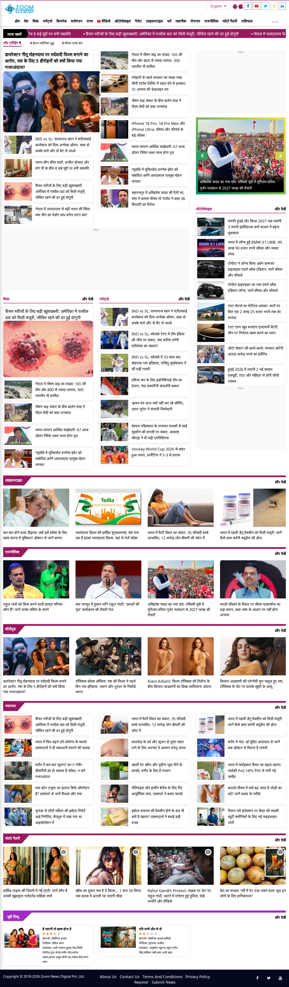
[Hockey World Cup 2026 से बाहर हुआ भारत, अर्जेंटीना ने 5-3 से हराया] (114, 455)
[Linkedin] (282, 6)
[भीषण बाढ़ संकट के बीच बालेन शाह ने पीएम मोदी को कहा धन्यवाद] (114, 106)
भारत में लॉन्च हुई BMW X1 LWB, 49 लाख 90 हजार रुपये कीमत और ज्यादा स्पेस (255, 248)
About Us (108, 976)
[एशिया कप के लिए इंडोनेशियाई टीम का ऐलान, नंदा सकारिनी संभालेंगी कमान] (114, 386)
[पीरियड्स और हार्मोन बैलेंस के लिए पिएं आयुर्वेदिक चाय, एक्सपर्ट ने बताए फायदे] (114, 794)
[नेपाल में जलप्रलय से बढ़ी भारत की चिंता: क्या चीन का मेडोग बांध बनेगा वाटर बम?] (18, 215)
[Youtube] (256, 6)
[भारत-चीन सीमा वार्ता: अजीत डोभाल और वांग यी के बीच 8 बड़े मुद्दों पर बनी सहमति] (18, 168)
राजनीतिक (211, 21)
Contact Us (129, 976)
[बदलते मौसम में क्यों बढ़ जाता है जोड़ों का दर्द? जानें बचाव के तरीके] (211, 794)
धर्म (169, 21)
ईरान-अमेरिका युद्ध (42, 43)
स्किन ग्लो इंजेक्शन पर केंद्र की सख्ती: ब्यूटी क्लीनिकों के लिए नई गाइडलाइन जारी (253, 816)
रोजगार (195, 21)
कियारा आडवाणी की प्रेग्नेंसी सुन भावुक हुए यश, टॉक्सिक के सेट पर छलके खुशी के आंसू (251, 684)
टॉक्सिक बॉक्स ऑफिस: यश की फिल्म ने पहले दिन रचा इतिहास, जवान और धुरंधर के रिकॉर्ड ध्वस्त (106, 686)
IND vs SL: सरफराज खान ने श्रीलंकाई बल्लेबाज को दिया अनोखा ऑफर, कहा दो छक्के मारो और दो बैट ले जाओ (63, 144)
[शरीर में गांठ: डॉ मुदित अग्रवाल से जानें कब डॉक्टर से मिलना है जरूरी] (211, 748)
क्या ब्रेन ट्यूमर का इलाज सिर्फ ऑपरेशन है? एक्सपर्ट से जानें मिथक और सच (62, 790)
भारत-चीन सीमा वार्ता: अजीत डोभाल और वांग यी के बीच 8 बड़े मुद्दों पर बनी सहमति (62, 165)
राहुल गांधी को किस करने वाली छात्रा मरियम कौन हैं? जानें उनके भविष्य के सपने (32, 607)
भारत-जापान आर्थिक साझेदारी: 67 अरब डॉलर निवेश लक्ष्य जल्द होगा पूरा (158, 149)
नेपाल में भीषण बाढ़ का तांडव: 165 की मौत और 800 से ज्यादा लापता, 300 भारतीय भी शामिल (157, 60)
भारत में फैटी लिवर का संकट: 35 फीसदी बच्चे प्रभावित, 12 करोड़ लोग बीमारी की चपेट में (178, 535)
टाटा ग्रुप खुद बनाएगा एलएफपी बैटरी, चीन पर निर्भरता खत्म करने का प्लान (253, 329)
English (217, 6)
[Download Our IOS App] (240, 6)
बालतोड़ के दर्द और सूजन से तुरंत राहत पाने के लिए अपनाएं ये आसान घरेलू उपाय (159, 744)
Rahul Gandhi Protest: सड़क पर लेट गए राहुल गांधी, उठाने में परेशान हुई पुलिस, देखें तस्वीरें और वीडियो (179, 896)
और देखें (87, 298)
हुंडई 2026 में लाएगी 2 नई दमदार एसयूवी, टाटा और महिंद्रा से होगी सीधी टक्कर (253, 375)
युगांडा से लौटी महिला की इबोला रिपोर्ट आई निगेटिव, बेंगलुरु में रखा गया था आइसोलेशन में (60, 816)
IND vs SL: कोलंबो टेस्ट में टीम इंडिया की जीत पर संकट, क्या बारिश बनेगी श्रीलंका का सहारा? (158, 339)
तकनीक (181, 21)
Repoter (141, 982)
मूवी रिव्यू (13, 916)
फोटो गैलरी (230, 21)
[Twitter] (265, 6)
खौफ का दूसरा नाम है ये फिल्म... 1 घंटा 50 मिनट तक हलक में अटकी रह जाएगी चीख (108, 893)
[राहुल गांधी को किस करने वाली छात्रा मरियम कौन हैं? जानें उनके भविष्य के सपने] (36, 578)
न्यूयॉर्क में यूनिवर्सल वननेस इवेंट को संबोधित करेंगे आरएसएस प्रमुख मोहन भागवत (157, 175)
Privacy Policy (198, 976)
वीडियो (105, 21)
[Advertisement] (96, 261)
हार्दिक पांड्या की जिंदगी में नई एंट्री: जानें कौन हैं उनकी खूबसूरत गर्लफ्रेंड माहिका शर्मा (35, 893)
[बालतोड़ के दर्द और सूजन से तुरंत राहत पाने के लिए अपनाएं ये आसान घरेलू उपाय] (114, 748)
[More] (275, 20)
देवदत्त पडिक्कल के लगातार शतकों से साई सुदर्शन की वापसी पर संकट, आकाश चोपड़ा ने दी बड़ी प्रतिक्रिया (159, 431)
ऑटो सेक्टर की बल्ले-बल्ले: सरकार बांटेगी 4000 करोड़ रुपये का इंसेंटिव (255, 351)
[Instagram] (274, 6)
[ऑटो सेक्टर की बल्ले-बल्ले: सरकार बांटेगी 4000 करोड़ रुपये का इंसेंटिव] (211, 354)
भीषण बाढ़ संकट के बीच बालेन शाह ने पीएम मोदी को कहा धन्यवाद (156, 103)
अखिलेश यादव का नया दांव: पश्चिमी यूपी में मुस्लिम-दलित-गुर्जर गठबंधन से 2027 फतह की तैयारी (179, 609)
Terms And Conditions (162, 976)
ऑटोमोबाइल (123, 21)
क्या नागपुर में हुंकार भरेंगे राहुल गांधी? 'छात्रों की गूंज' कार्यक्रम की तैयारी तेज (107, 607)
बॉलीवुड (10, 628)
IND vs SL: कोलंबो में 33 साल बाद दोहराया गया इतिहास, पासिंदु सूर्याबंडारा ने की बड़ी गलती (159, 362)
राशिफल (247, 21)
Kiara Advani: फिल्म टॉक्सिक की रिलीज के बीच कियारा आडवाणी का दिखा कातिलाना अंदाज (179, 684)
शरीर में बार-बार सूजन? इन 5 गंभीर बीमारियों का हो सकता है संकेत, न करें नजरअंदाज (60, 770)
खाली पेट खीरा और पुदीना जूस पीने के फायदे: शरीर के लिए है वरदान (157, 767)
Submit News (164, 982)
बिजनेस (61, 21)
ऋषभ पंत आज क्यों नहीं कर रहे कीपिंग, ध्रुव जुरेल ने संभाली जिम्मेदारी (158, 405)
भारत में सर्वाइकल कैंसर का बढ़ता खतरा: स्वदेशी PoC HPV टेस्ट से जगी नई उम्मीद (254, 770)
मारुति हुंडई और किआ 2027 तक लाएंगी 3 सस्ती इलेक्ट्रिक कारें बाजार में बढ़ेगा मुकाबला (254, 226)
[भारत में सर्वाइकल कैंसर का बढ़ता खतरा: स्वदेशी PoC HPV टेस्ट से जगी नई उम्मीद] (211, 770)
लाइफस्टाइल (154, 21)
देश (26, 21)
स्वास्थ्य (10, 705)
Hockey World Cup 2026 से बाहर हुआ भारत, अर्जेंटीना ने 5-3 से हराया (158, 451)
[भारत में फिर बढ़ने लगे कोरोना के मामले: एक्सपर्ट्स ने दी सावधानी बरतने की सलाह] (18, 748)
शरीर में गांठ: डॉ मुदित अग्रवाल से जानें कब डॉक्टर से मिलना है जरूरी (254, 744)
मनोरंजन (76, 21)
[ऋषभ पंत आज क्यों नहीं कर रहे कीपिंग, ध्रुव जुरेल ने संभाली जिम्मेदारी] (114, 409)
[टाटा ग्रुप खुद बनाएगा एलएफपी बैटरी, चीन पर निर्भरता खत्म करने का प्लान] (211, 333)
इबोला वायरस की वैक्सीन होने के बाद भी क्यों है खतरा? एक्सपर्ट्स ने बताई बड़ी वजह (158, 816)
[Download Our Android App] (235, 6)
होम (17, 21)
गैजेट (138, 21)
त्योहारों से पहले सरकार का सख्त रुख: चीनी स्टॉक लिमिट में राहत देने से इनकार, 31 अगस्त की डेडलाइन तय (159, 83)
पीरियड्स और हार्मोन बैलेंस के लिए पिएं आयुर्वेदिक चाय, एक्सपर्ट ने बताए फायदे (157, 790)
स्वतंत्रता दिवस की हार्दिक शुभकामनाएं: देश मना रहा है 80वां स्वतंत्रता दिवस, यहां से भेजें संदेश (107, 535)
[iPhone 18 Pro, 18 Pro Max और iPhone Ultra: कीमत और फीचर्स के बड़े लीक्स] (114, 129)
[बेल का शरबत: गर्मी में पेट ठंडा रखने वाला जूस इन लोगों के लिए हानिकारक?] (253, 865)
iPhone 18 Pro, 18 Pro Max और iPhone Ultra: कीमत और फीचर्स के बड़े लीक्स (158, 129)
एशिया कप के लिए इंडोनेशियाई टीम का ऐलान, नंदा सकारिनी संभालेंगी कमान (157, 382)
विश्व (36, 21)
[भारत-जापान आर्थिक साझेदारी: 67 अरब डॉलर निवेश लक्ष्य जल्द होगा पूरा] (114, 152)
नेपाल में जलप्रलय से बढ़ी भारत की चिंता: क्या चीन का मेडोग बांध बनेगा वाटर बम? (63, 211)
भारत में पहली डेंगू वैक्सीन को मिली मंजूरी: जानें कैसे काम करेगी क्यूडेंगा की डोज (251, 535)
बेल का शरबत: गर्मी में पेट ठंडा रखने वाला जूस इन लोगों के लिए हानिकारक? (253, 893)
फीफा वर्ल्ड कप (72, 43)
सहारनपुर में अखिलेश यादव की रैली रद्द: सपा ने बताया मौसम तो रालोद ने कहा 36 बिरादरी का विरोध (158, 198)
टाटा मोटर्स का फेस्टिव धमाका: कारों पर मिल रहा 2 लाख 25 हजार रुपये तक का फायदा (254, 311)
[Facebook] (248, 6)
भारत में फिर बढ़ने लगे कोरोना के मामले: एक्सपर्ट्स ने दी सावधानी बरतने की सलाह (62, 744)
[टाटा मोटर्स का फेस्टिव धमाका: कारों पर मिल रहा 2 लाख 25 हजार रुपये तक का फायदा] (211, 312)
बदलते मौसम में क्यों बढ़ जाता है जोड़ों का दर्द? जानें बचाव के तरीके (255, 790)
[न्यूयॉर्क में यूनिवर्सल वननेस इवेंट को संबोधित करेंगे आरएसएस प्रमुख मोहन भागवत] (114, 175)
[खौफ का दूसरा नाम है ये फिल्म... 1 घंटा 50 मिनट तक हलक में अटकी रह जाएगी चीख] (109, 865)
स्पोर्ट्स (47, 21)
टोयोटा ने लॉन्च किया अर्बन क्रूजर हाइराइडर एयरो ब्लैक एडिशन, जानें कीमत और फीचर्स (255, 269)
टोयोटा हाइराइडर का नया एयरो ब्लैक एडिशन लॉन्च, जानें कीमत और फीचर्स (253, 287)
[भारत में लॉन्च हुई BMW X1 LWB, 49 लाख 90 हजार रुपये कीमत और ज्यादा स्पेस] (211, 248)
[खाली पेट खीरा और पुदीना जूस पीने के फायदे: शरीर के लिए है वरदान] (114, 770)
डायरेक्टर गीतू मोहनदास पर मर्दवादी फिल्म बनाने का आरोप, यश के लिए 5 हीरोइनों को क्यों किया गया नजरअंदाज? (46, 60)
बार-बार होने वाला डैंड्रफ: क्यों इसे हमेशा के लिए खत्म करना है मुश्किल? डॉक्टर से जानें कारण (35, 535)
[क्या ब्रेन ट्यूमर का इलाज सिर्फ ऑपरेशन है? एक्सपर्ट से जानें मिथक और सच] (18, 794)
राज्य (90, 21)
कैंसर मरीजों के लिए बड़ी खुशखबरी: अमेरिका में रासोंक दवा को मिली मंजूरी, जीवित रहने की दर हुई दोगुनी (112, 34)
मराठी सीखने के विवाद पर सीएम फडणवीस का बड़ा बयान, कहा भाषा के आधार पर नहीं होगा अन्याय (250, 609)
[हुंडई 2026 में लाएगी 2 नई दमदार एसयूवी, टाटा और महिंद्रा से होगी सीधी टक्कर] (211, 375)
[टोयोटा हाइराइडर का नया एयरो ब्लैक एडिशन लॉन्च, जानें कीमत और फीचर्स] (211, 290)
